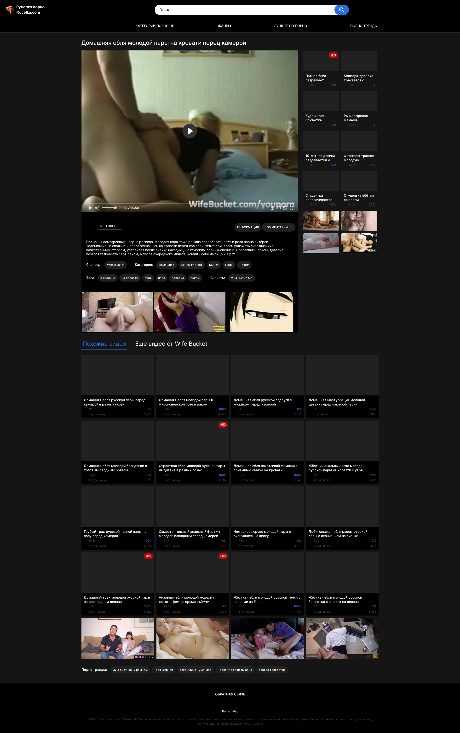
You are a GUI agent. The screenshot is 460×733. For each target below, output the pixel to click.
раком (195, 278)
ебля (148, 278)
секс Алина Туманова (195, 670)
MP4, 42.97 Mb (242, 278)
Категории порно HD (155, 26)
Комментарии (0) (279, 227)
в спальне (107, 278)
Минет (214, 265)
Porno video (230, 711)
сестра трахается (272, 670)
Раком (244, 265)
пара (161, 278)
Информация (248, 227)
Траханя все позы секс (235, 670)
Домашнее (166, 265)
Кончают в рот (192, 265)
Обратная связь (230, 694)
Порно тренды (364, 26)
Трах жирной (163, 670)
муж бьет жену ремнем (130, 670)
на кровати (130, 278)
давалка (178, 278)
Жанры (224, 26)
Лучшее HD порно (290, 26)
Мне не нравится (92, 227)
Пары (229, 265)
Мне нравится (86, 227)
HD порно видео (87, 26)
